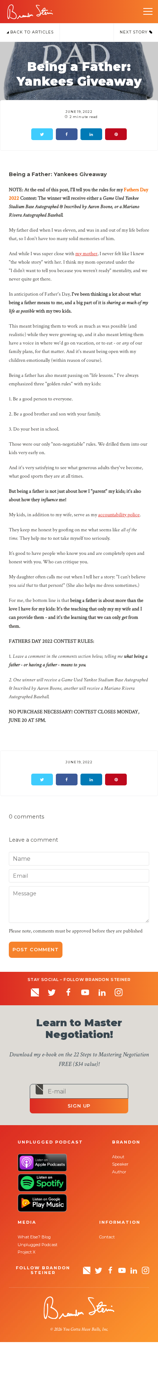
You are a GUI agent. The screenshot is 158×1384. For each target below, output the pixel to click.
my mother (86, 253)
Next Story (134, 32)
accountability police (119, 514)
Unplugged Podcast (37, 1244)
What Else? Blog (34, 1236)
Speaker (120, 1164)
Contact (107, 1236)
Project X (26, 1252)
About (118, 1156)
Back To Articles (31, 32)
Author (119, 1171)
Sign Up (79, 1106)
